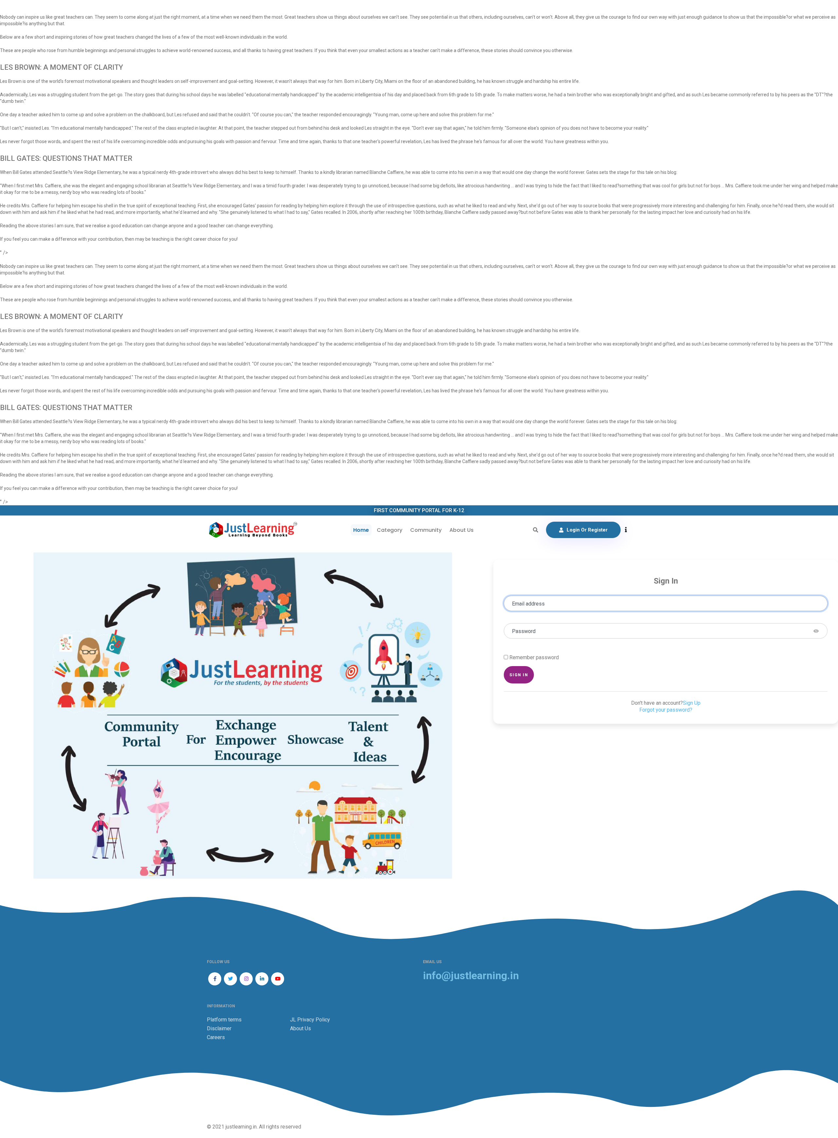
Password (524, 631)
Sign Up (692, 703)
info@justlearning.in (471, 975)
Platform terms (224, 1020)
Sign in (518, 674)
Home (361, 530)
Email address (528, 604)
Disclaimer (219, 1028)
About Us (461, 530)
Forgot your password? (665, 710)
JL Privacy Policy (310, 1020)
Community (426, 530)
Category (389, 530)
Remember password (534, 657)
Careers (216, 1037)
